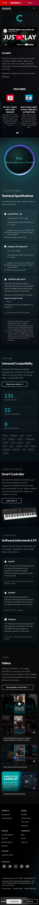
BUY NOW (15, 901)
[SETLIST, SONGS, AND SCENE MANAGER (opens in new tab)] (10, 98)
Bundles (24, 814)
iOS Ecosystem (7, 818)
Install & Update (7, 835)
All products (6, 814)
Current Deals (26, 818)
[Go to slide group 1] (17, 133)
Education (24, 826)
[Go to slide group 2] (22, 133)
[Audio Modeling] (6, 9)
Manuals (5, 846)
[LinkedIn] (21, 866)
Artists (23, 838)
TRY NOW (30, 901)
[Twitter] (9, 866)
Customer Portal (7, 855)
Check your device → (14, 384)
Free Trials (25, 822)
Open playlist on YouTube (16, 687)
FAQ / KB (4, 838)
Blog (22, 835)
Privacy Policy (6, 888)
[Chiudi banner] (35, 3)
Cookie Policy (18, 888)
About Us (24, 842)
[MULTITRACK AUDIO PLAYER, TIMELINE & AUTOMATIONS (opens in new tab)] (28, 98)
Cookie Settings (29, 888)
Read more (5, 76)
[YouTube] (27, 866)
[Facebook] (4, 866)
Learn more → (11, 501)
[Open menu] (34, 8)
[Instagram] (15, 866)
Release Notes (7, 842)
